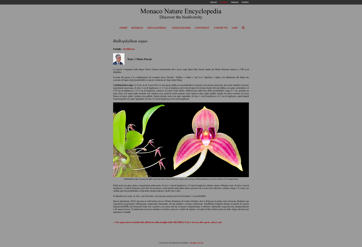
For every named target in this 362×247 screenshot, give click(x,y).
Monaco (137, 27)
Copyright (202, 27)
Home (123, 27)
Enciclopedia (156, 27)
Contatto (221, 27)
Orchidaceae (129, 48)
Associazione (181, 27)
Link (235, 27)
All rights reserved (196, 243)
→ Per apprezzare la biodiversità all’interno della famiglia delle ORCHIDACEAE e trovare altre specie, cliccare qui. (167, 222)
